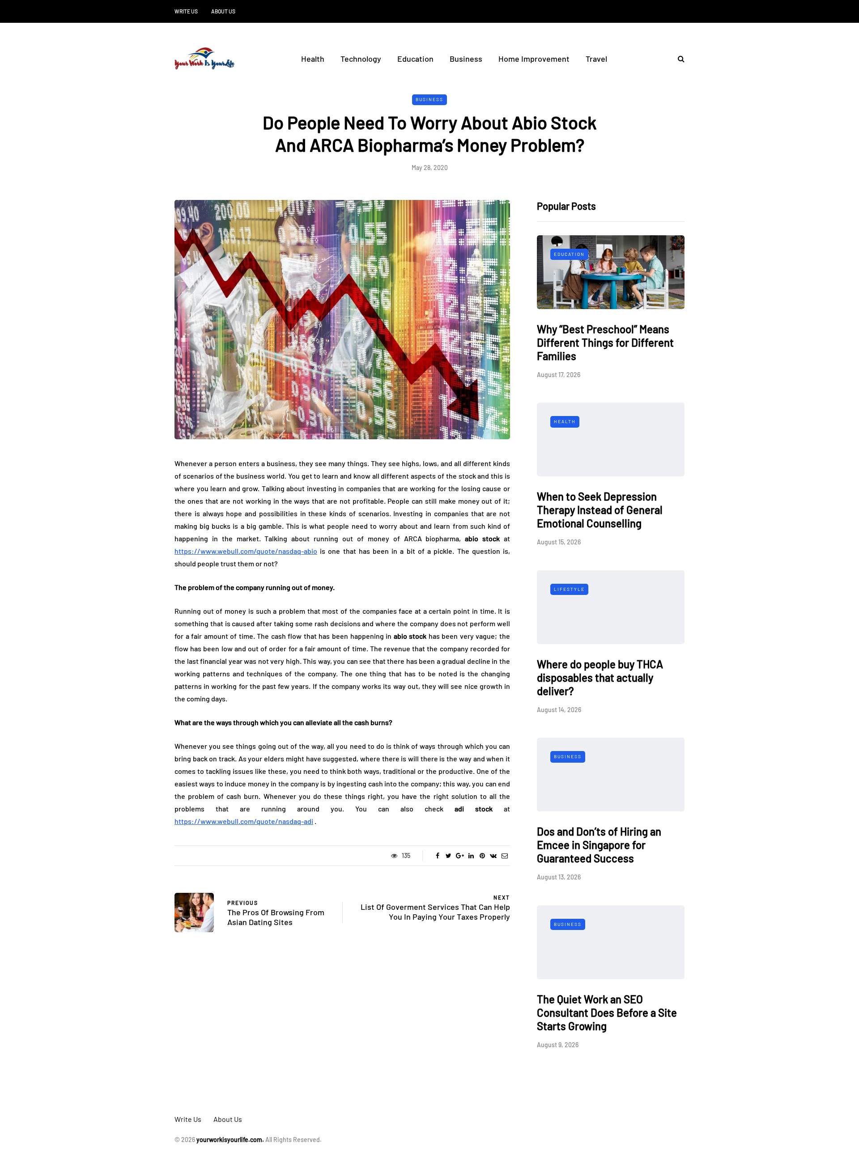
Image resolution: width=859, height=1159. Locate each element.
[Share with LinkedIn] (470, 855)
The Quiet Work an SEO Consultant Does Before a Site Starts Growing (607, 1012)
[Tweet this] (448, 855)
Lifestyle (569, 589)
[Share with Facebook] (437, 855)
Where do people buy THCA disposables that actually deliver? (600, 677)
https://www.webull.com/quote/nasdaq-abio (245, 551)
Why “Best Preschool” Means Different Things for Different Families (605, 342)
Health (312, 59)
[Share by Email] (504, 855)
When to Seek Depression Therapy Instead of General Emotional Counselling (600, 510)
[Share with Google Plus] (459, 855)
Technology (360, 59)
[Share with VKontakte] (493, 855)
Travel (596, 59)
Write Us (186, 11)
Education (415, 59)
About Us (223, 11)
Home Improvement (534, 59)
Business (466, 59)
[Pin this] (482, 855)
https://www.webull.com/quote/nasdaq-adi (243, 821)
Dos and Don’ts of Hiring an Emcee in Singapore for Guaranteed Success (599, 845)
